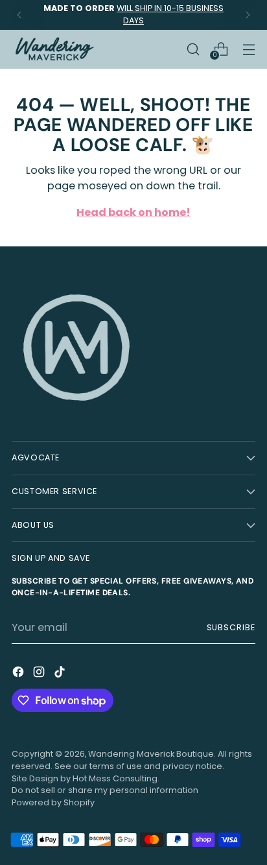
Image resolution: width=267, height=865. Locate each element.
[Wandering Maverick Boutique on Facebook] (19, 674)
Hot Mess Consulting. (116, 778)
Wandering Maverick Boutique (151, 753)
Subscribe (231, 627)
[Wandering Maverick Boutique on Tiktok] (61, 674)
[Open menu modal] (248, 49)
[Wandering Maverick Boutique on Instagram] (40, 674)
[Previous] (19, 15)
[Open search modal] (193, 49)
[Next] (247, 15)
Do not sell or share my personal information (105, 790)
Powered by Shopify (53, 802)
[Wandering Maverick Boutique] (54, 49)
